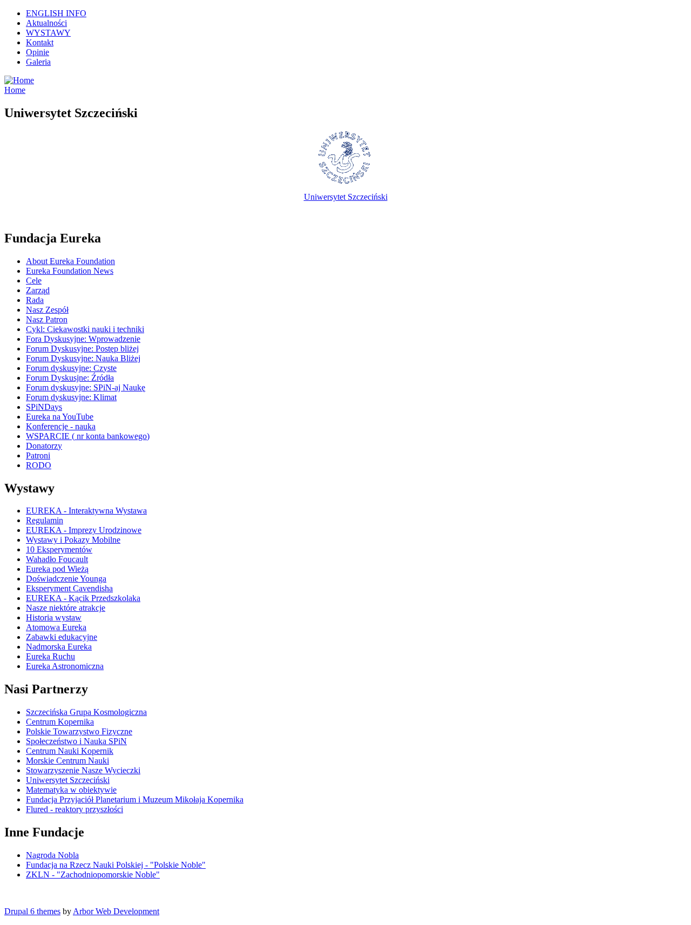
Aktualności (46, 23)
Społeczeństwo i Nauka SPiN (76, 741)
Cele (34, 280)
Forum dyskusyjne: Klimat (71, 397)
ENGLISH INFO (56, 13)
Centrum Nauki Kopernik (69, 750)
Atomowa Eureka (56, 627)
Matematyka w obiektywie (71, 789)
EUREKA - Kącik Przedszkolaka (83, 598)
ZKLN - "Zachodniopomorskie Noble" (93, 874)
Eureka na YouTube (59, 416)
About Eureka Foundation (70, 261)
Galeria (38, 61)
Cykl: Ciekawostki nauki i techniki (85, 329)
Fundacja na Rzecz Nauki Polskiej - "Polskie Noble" (116, 864)
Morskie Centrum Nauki (67, 760)
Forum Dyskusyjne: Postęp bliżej (82, 348)
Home (14, 89)
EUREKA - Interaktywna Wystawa (86, 510)
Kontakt (39, 42)
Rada (35, 300)
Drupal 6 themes (32, 911)
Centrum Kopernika (60, 721)
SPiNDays (44, 406)
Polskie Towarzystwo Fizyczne (79, 731)
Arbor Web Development (116, 911)
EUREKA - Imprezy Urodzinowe (83, 530)
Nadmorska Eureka (59, 646)
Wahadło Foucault (57, 559)
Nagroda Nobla (52, 855)
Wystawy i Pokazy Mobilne (73, 539)
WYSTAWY (48, 32)
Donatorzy (44, 445)
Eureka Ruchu (50, 656)
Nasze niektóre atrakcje (65, 607)
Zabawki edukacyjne (61, 637)
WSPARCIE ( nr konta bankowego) (88, 436)
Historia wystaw (54, 617)
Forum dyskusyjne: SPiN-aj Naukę (85, 387)
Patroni (38, 455)
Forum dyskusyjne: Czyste (71, 368)
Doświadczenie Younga (66, 578)
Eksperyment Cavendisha (69, 588)
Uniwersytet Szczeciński (346, 196)
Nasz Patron (46, 319)
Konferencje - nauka (61, 426)
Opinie (37, 52)
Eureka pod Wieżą (57, 568)
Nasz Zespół (47, 309)
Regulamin (44, 520)
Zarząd (38, 290)
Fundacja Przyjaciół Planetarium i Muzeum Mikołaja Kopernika (134, 799)
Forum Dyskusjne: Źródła (70, 377)
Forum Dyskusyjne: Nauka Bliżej (83, 358)
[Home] (19, 80)
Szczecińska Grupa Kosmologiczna (86, 712)
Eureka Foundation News (69, 270)
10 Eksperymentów (59, 549)
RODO (38, 465)
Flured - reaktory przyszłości (74, 809)
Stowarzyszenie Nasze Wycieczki (83, 770)
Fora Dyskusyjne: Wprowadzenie (83, 338)
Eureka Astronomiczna (65, 666)
